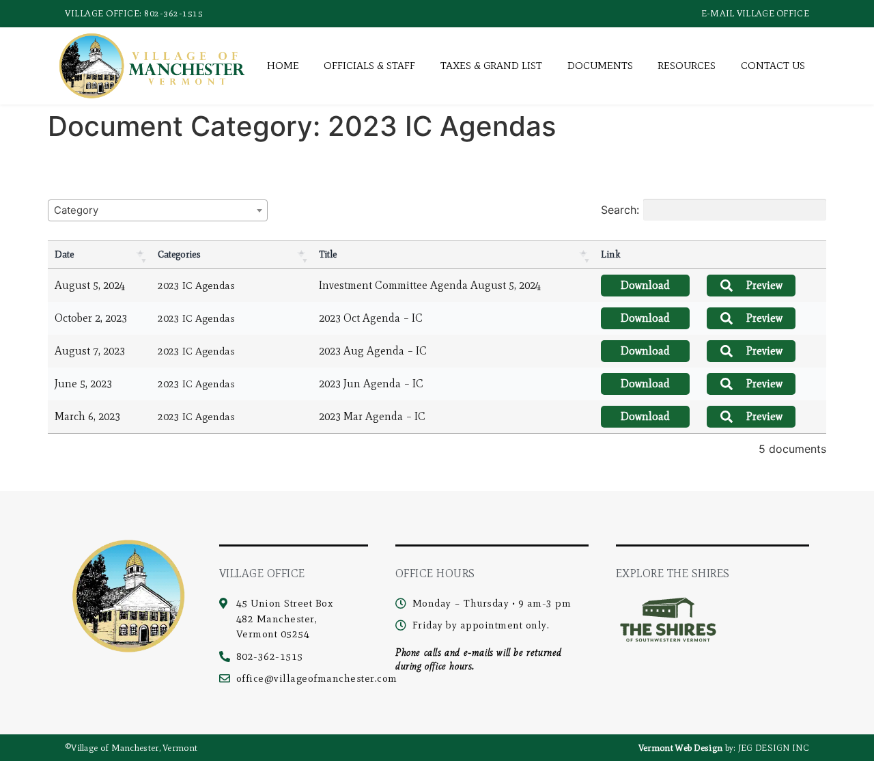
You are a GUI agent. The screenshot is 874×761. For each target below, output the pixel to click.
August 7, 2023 (90, 350)
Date (64, 254)
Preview (764, 285)
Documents (600, 65)
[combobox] (158, 210)
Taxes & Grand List (491, 65)
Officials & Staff (369, 65)
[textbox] (80, 210)
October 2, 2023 (91, 318)
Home (283, 65)
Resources (687, 65)
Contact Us (773, 65)
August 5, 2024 (90, 285)
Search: (620, 210)
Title (328, 254)
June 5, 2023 (83, 383)
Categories (179, 254)
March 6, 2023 (87, 416)
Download (645, 285)
